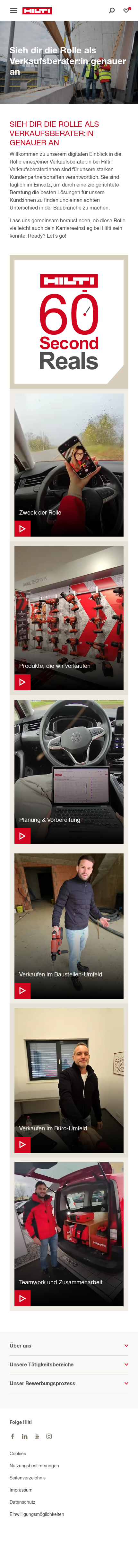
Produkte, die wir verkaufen (55, 666)
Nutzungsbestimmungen (34, 1466)
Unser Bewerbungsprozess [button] (42, 1383)
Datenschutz (22, 1502)
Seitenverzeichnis (28, 1478)
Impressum (21, 1490)
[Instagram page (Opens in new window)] (49, 1436)
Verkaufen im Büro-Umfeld (53, 1129)
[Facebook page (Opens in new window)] (12, 1436)
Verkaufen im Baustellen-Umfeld (60, 974)
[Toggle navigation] (16, 11)
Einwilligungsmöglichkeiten (37, 1514)
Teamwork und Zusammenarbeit (61, 1282)
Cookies (18, 1453)
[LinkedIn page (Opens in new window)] (25, 1436)
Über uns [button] (20, 1345)
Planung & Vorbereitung (49, 819)
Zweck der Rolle (40, 512)
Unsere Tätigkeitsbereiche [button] (41, 1364)
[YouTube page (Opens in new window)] (37, 1436)
